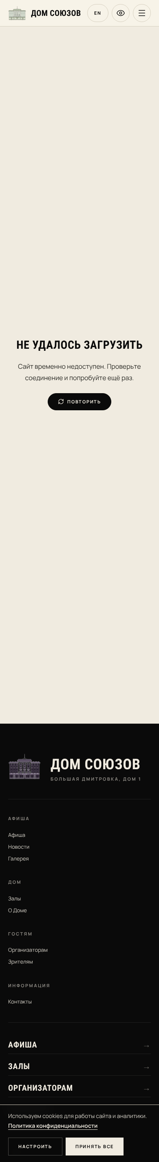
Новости (18, 846)
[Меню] (142, 13)
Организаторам (28, 949)
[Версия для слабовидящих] (121, 13)
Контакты (20, 1001)
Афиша (16, 834)
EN (98, 13)
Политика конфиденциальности (52, 1126)
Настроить (35, 1146)
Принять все (94, 1146)
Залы (14, 898)
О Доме (17, 910)
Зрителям (20, 961)
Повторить (84, 401)
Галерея (18, 858)
